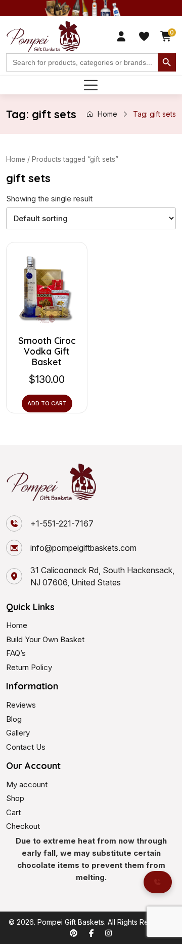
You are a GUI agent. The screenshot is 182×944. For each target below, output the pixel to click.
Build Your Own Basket (45, 639)
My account (27, 784)
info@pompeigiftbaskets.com (83, 548)
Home (107, 114)
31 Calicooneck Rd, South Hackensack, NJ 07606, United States (102, 576)
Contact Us (26, 747)
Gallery (18, 733)
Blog (14, 719)
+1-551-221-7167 (62, 523)
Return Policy (29, 667)
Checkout (23, 826)
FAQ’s (16, 653)
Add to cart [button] (47, 403)
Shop (15, 798)
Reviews (21, 705)
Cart (13, 812)
